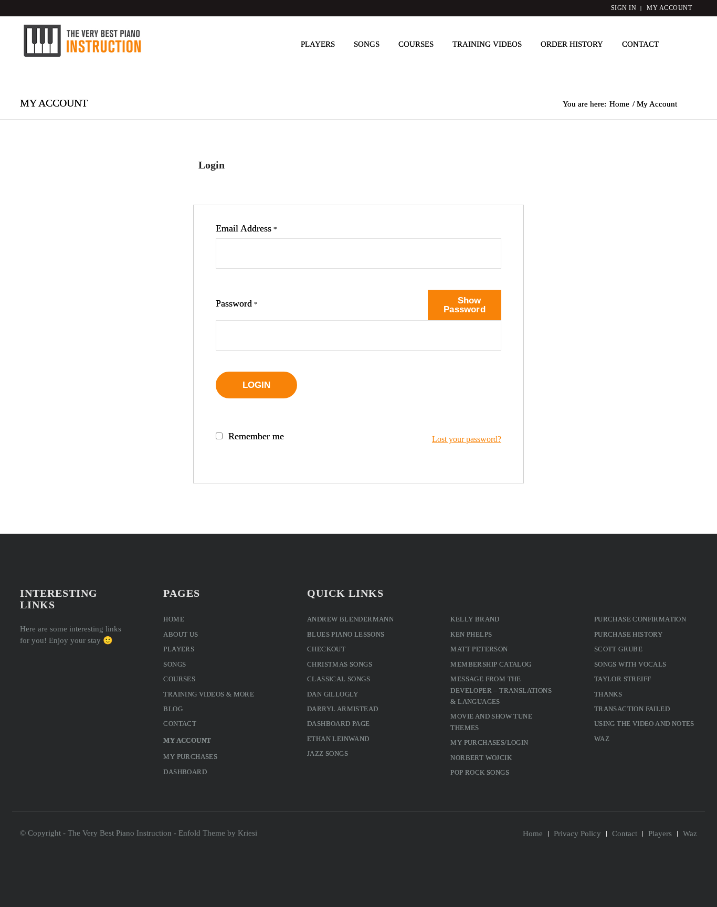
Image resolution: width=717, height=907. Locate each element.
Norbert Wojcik (481, 758)
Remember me (256, 436)
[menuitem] (317, 44)
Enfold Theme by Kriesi (217, 833)
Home (173, 619)
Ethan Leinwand (338, 739)
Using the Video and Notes (644, 723)
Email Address (246, 228)
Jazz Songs (327, 753)
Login (256, 385)
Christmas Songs (339, 664)
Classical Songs (338, 679)
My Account (54, 103)
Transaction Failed (632, 709)
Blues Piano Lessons (346, 634)
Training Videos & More (208, 694)
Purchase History (628, 634)
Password (237, 303)
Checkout (326, 649)
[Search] (682, 44)
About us (180, 634)
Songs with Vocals (630, 664)
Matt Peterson (479, 649)
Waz (601, 739)
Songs (174, 664)
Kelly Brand (474, 619)
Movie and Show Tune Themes (491, 721)
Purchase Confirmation (640, 619)
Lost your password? (466, 439)
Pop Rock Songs (479, 772)
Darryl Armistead (342, 709)
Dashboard (185, 772)
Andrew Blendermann (350, 619)
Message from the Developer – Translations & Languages (501, 690)
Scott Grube (618, 649)
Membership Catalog (490, 664)
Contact (179, 723)
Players (178, 649)
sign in (624, 8)
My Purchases (190, 757)
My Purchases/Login (489, 742)
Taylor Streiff (622, 679)
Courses (179, 679)
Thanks (608, 694)
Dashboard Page (338, 723)
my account (669, 8)
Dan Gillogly (332, 694)
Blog (173, 709)
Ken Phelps (471, 634)
